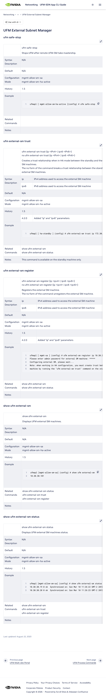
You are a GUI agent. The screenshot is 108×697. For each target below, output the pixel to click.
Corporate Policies (34, 688)
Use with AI (13, 22)
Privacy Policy (32, 682)
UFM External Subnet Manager (36, 14)
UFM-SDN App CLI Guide (53, 4)
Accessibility (85, 682)
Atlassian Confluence (78, 692)
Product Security (53, 688)
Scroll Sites (61, 692)
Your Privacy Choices (50, 682)
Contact (66, 688)
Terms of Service (69, 682)
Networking (31, 4)
